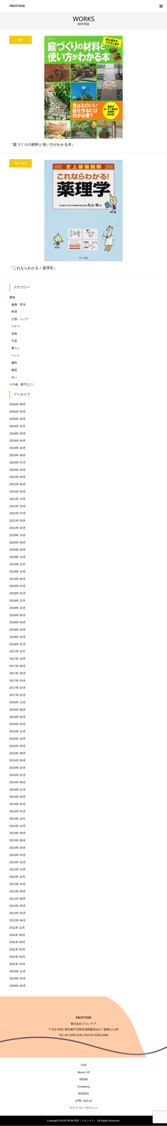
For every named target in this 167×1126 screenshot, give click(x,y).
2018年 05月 (17, 615)
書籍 (12, 297)
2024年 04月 (17, 440)
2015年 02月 (17, 767)
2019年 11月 (17, 564)
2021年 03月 (17, 520)
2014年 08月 (17, 782)
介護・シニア (20, 319)
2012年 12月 (17, 869)
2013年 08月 (17, 840)
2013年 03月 (17, 855)
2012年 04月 (17, 920)
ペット (15, 355)
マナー (15, 326)
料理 (14, 311)
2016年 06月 (17, 709)
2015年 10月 (17, 738)
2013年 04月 (17, 847)
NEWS (83, 1079)
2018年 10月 (17, 607)
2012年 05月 (17, 913)
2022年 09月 (17, 477)
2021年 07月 (17, 513)
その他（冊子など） (22, 384)
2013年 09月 (17, 833)
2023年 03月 (17, 469)
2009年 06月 (17, 985)
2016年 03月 (17, 724)
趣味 (14, 362)
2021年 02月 (17, 528)
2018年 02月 (17, 637)
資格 (14, 333)
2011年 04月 (17, 956)
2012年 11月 (17, 876)
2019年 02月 (17, 586)
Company (83, 1086)
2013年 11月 (17, 818)
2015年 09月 (17, 746)
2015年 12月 (17, 731)
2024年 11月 (17, 426)
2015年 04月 (17, 760)
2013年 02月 (17, 862)
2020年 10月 (17, 535)
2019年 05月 (17, 578)
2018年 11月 (17, 600)
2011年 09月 (17, 935)
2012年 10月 (17, 884)
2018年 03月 (17, 629)
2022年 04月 (17, 491)
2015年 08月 (17, 753)
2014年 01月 (17, 811)
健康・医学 (18, 304)
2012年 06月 (17, 905)
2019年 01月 (17, 593)
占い (14, 377)
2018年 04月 (17, 622)
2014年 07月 (17, 789)
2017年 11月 (17, 651)
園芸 (14, 370)
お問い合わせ (83, 1100)
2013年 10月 (17, 826)
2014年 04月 (17, 796)
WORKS (83, 1093)
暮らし (15, 348)
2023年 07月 (17, 462)
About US (83, 1072)
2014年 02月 (17, 804)
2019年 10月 (17, 571)
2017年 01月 (17, 695)
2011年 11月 (17, 927)
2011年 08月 (17, 942)
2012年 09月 (17, 891)
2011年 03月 (17, 964)
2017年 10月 (17, 658)
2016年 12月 (17, 702)
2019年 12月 (17, 557)
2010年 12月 (17, 971)
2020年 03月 (17, 549)
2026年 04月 (17, 411)
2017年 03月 (17, 680)
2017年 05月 (17, 673)
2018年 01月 (17, 644)
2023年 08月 (17, 455)
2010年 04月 (17, 978)
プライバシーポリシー (83, 1107)
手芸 (14, 341)
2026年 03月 (17, 418)
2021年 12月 (17, 498)
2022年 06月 (17, 484)
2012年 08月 (17, 898)
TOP (84, 1065)
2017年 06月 (17, 666)
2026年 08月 (17, 404)
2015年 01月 (17, 775)
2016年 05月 (17, 717)
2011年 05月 (17, 949)
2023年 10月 (17, 448)
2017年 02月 (17, 687)
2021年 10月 (17, 506)
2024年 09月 (17, 433)
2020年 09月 (17, 542)
